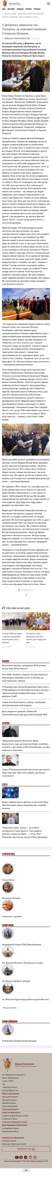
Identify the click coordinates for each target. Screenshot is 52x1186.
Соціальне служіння (12, 916)
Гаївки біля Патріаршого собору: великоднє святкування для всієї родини (24, 704)
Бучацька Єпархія (9, 1141)
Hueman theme (39, 1178)
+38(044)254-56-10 (9, 1087)
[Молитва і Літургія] (26, 888)
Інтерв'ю (5, 723)
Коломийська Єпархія (10, 1128)
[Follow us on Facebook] (21, 1157)
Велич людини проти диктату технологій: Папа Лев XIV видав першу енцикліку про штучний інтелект (25, 805)
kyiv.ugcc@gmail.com (10, 1090)
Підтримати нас (24, 1149)
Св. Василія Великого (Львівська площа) (22, 963)
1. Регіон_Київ (9, 14)
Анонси (5, 661)
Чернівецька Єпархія (10, 1131)
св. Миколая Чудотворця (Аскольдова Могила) (25, 999)
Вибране (22, 14)
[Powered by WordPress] (17, 1177)
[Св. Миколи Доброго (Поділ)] (26, 970)
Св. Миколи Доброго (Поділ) (16, 981)
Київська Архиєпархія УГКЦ (17, 38)
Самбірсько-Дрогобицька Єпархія (15, 1116)
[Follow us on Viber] (30, 1157)
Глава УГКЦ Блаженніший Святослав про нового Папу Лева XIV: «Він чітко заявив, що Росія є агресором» (26, 772)
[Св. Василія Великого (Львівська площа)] (26, 952)
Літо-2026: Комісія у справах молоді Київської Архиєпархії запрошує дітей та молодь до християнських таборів (25, 677)
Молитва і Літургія (11, 898)
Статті (4, 784)
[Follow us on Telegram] (25, 1157)
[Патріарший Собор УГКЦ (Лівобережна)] (26, 934)
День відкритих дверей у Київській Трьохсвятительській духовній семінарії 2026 (24, 713)
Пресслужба (25, 17)
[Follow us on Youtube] (16, 1157)
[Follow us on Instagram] (35, 1157)
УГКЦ (35, 17)
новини (13, 17)
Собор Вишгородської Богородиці (19, 1041)
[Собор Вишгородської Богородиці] (26, 1030)
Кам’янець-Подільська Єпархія (14, 1144)
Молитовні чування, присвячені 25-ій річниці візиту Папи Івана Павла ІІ (24, 667)
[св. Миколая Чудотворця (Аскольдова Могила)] (26, 989)
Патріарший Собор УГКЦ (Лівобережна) (21, 944)
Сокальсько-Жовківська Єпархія (14, 1122)
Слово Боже (8, 880)
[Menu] (48, 3)
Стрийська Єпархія (9, 1119)
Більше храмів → (10, 1008)
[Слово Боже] (26, 869)
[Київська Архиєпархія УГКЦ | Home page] (12, 4)
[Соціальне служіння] (26, 906)
